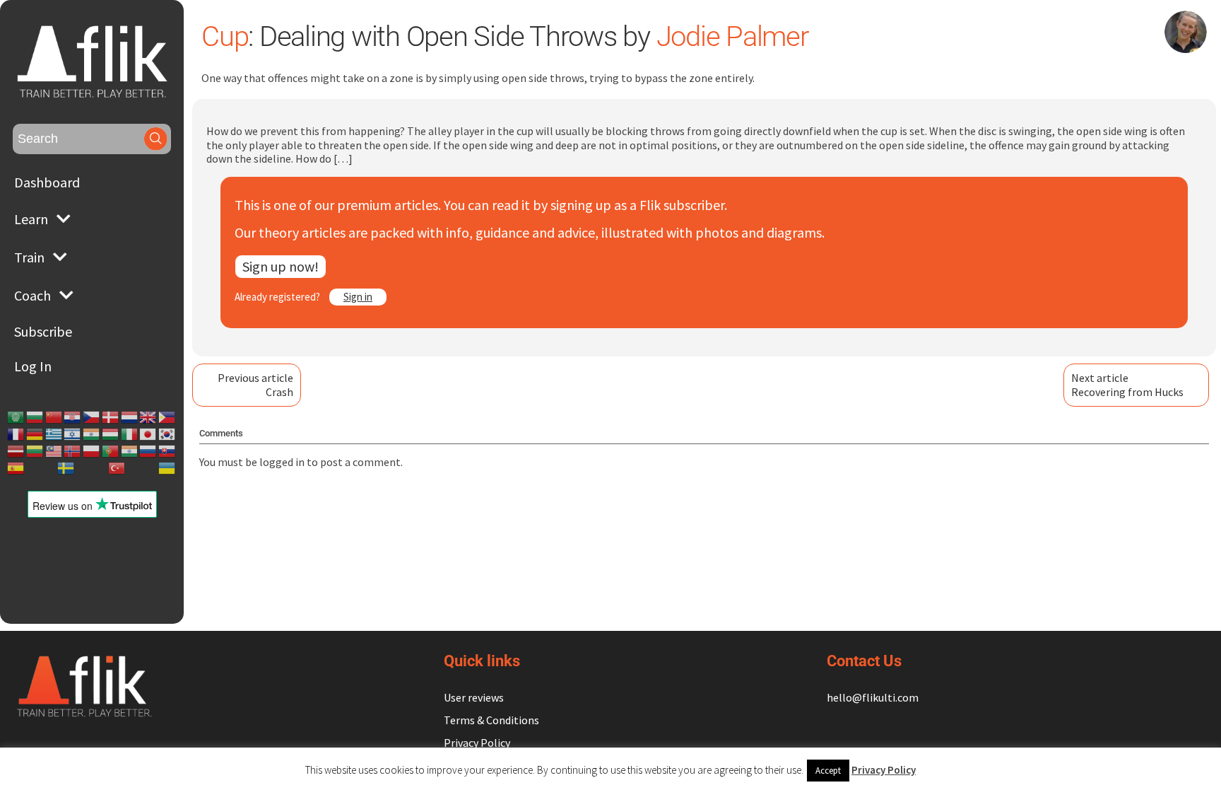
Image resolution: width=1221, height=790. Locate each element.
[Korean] (167, 434)
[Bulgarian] (35, 417)
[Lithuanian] (35, 451)
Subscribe (43, 331)
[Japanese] (148, 434)
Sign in (357, 296)
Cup (224, 36)
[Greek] (54, 434)
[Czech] (92, 417)
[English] (148, 417)
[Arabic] (16, 417)
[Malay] (54, 451)
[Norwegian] (73, 451)
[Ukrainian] (167, 468)
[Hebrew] (73, 434)
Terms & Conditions (491, 720)
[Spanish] (16, 468)
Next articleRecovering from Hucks (1127, 384)
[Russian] (148, 451)
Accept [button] (828, 771)
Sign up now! (280, 266)
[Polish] (92, 451)
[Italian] (130, 434)
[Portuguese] (111, 451)
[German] (35, 434)
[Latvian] (16, 451)
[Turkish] (117, 468)
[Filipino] (167, 417)
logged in (282, 462)
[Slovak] (167, 451)
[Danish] (111, 417)
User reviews (474, 697)
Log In (33, 366)
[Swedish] (66, 468)
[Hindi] (92, 434)
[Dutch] (130, 417)
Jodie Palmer (732, 36)
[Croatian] (73, 417)
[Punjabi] (130, 451)
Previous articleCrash (255, 384)
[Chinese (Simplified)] (54, 417)
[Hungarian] (111, 434)
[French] (16, 434)
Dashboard (47, 182)
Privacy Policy (477, 743)
